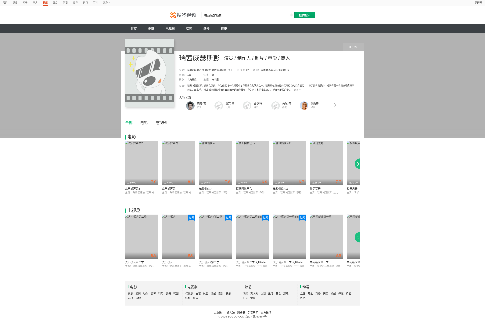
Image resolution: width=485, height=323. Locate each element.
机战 (333, 293)
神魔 (340, 293)
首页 (134, 28)
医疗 (55, 2)
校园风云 (352, 188)
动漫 (206, 28)
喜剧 (130, 293)
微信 (15, 2)
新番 (318, 293)
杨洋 (195, 297)
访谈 (263, 293)
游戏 (286, 293)
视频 (45, 2)
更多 (296, 90)
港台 (130, 297)
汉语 (65, 2)
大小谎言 (167, 262)
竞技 (253, 297)
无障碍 (478, 2)
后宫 (303, 293)
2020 (303, 297)
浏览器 (241, 312)
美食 (278, 293)
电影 (151, 28)
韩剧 (188, 297)
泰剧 (221, 293)
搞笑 (325, 293)
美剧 (228, 293)
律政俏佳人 (205, 188)
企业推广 (219, 312)
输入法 (231, 312)
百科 (95, 2)
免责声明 (253, 312)
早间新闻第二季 (356, 262)
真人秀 (254, 293)
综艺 (189, 28)
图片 (35, 2)
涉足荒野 (315, 188)
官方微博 (266, 312)
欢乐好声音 (168, 188)
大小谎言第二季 (134, 262)
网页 (5, 2)
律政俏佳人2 (280, 188)
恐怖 (153, 293)
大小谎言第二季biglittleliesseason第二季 (260, 262)
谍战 (213, 293)
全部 (129, 123)
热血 (310, 293)
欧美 (168, 293)
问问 (85, 2)
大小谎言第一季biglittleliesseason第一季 (297, 262)
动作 (145, 293)
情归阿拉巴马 (244, 188)
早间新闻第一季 (319, 262)
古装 (198, 293)
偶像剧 (189, 293)
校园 (348, 293)
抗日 (205, 293)
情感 (245, 293)
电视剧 (170, 28)
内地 (138, 297)
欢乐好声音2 (132, 188)
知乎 (25, 2)
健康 (224, 28)
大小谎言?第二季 (209, 262)
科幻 (160, 293)
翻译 (75, 2)
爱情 (138, 293)
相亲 (245, 297)
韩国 (176, 293)
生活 (270, 293)
